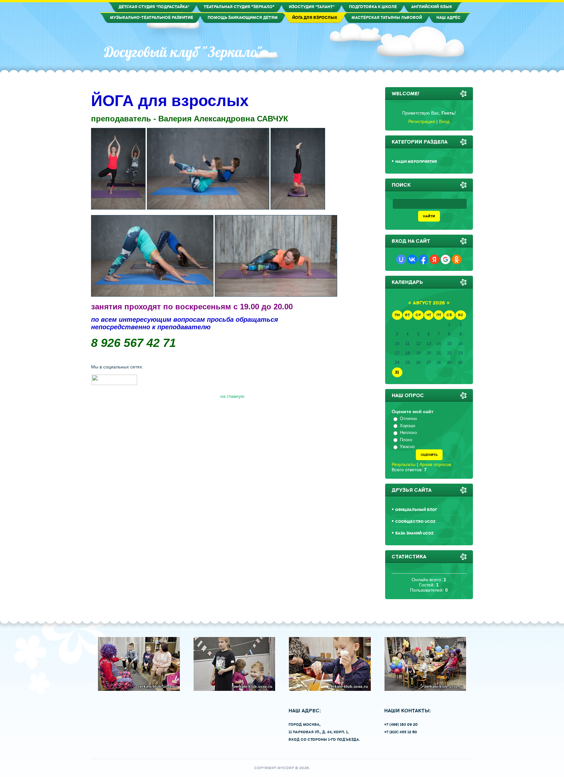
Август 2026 (429, 303)
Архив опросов (435, 464)
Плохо (406, 439)
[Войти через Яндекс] (434, 259)
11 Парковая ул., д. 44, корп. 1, (319, 732)
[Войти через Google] (445, 259)
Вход (444, 121)
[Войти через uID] (401, 259)
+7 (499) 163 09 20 (401, 724)
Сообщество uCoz (415, 521)
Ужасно (407, 446)
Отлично (408, 418)
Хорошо (407, 425)
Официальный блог (416, 509)
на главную (232, 396)
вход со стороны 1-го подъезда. (324, 739)
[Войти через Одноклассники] (457, 259)
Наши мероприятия (416, 161)
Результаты (403, 464)
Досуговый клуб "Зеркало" (183, 52)
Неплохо (408, 432)
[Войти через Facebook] (423, 259)
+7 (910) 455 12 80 (400, 732)
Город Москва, (305, 724)
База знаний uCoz (414, 533)
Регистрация (421, 121)
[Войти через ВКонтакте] (412, 259)
